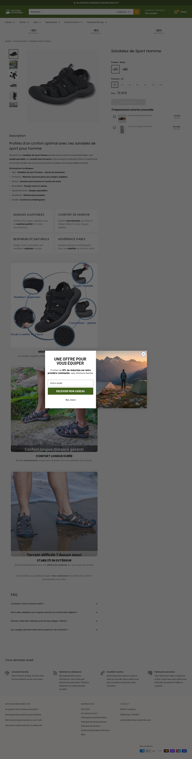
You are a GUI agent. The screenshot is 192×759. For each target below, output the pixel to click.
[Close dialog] (143, 354)
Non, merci (71, 399)
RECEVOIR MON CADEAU (70, 391)
